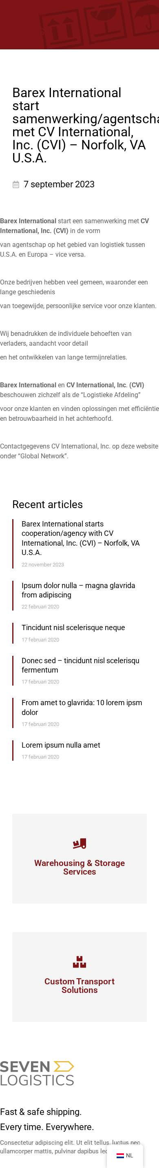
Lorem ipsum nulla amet (61, 745)
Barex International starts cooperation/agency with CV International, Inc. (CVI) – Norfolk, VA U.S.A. (81, 538)
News (28, 30)
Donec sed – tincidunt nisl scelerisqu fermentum (80, 665)
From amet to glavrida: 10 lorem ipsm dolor (82, 707)
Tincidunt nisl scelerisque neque (73, 627)
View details (79, 872)
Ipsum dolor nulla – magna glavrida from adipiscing (78, 590)
